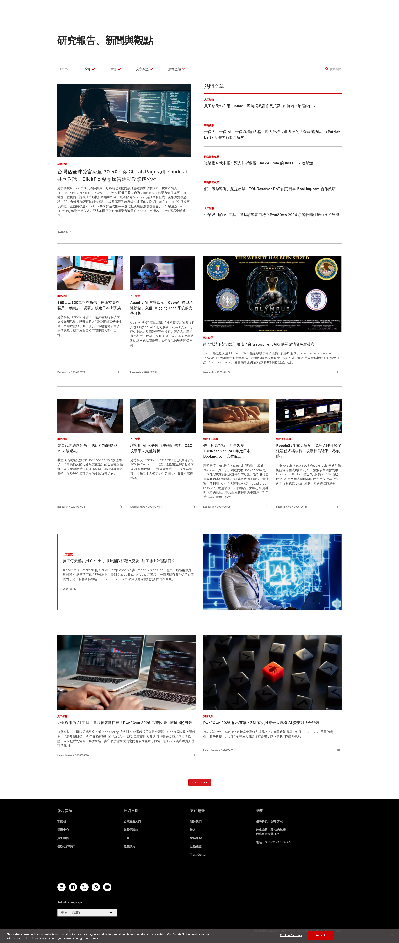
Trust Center (198, 854)
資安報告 (63, 838)
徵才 (193, 829)
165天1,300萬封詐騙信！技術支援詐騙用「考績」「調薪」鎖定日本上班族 (89, 305)
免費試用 (129, 846)
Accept (320, 935)
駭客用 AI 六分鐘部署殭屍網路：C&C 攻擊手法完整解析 (161, 448)
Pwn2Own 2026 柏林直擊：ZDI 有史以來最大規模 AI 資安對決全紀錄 (261, 723)
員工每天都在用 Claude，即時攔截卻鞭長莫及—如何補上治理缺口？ (260, 106)
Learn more (92, 938)
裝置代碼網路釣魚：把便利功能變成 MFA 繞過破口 (87, 448)
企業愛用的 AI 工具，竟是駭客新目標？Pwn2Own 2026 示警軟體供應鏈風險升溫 (271, 215)
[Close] (392, 935)
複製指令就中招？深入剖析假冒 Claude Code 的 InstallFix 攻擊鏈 (258, 163)
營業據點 (196, 838)
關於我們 (196, 821)
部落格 (61, 821)
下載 (126, 838)
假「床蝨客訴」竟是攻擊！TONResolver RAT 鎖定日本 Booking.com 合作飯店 (270, 189)
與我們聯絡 (131, 829)
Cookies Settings (291, 935)
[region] (199, 935)
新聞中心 (63, 829)
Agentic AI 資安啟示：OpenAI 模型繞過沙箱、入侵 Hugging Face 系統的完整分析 (161, 307)
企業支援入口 (132, 821)
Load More (199, 782)
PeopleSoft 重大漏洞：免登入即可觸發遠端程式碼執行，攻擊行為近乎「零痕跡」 (308, 450)
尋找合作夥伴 (66, 846)
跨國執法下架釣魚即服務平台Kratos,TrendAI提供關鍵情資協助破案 (259, 344)
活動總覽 (196, 846)
